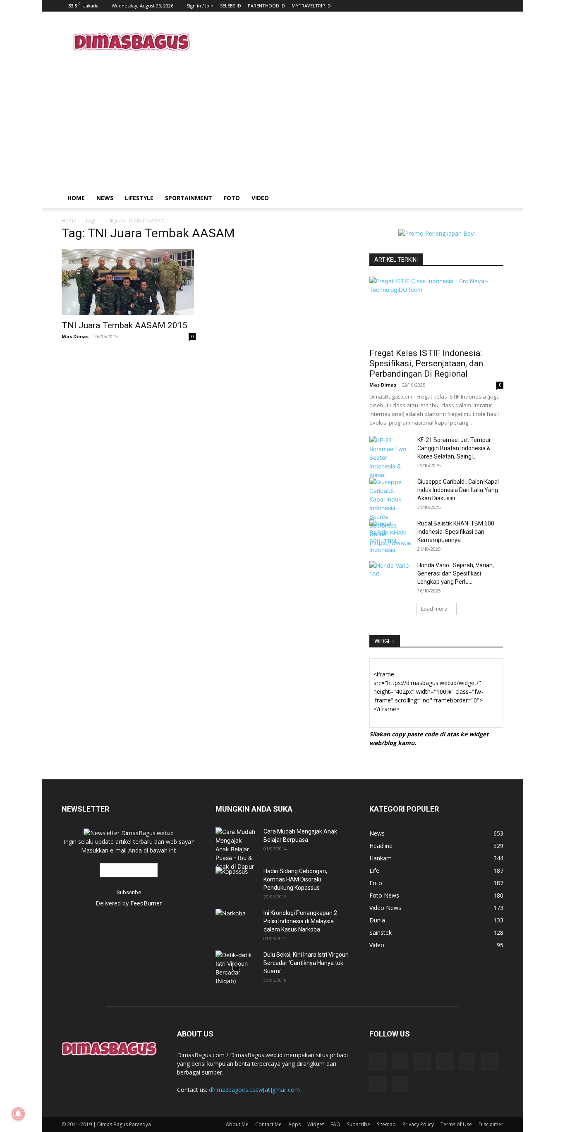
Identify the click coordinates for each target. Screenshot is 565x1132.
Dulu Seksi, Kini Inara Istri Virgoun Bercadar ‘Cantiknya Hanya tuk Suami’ (306, 962)
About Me (237, 1124)
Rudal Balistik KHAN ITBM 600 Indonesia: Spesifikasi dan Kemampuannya (455, 531)
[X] (489, 1061)
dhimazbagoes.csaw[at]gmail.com (254, 1090)
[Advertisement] (352, 41)
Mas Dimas (75, 336)
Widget (315, 1124)
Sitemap (386, 1124)
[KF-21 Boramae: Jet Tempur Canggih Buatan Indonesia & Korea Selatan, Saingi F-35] (390, 457)
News (104, 198)
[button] (493, 199)
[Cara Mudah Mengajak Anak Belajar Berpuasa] (236, 849)
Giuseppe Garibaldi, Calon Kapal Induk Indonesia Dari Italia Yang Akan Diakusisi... (458, 490)
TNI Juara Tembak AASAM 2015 (124, 325)
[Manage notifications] (18, 1113)
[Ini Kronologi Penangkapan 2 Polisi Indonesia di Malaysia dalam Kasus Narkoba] (236, 919)
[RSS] (444, 1061)
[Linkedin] (422, 1061)
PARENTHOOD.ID (266, 5)
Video (260, 198)
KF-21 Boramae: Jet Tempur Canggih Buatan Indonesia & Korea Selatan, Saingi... (454, 448)
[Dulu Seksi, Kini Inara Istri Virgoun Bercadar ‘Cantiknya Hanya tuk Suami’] (236, 967)
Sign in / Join (200, 5)
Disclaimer (491, 1124)
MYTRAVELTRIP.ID (311, 5)
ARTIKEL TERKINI (396, 259)
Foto (232, 198)
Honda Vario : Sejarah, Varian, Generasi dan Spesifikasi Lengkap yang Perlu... (455, 573)
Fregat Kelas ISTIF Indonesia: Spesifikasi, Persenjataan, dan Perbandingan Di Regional (426, 363)
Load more (434, 608)
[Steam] (467, 1061)
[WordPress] (377, 1084)
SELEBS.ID (230, 5)
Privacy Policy (418, 1124)
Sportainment (188, 198)
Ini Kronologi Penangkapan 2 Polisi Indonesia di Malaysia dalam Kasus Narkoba (300, 921)
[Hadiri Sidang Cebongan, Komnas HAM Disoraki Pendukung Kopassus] (236, 880)
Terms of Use (456, 1124)
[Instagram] (400, 1061)
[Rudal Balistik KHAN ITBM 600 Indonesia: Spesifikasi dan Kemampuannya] (390, 536)
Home (76, 198)
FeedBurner (146, 903)
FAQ (335, 1124)
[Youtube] (400, 1084)
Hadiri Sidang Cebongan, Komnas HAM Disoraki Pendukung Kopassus (295, 879)
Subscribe (358, 1124)
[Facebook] (377, 1061)
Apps (294, 1124)
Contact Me (268, 1124)
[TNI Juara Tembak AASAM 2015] (129, 282)
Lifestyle (139, 198)
